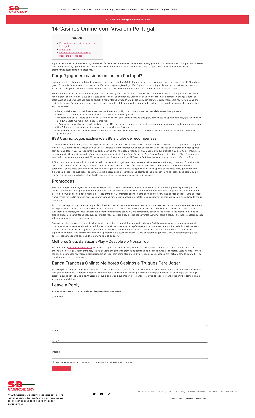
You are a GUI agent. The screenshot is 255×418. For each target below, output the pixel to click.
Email (55, 341)
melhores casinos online (80, 247)
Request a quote (169, 9)
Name (55, 330)
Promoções (65, 49)
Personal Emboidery (82, 9)
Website (56, 352)
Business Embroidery (126, 9)
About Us (65, 9)
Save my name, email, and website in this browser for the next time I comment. (94, 362)
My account (152, 9)
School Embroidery (104, 9)
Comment (57, 297)
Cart (142, 9)
